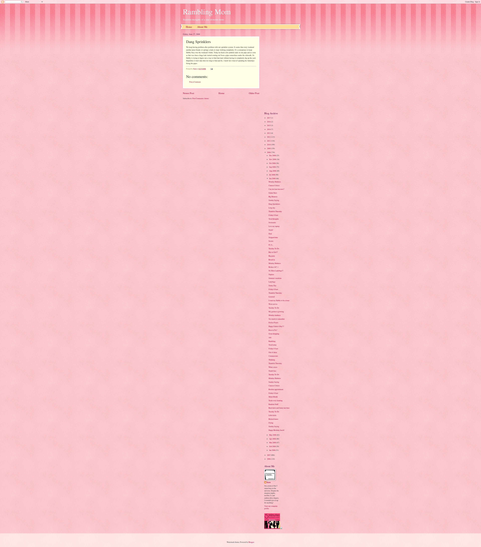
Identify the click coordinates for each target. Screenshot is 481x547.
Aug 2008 (272, 171)
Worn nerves (273, 304)
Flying (271, 423)
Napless (271, 274)
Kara (269, 482)
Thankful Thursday (275, 211)
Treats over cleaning (275, 400)
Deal (270, 233)
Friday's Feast (273, 215)
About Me (202, 27)
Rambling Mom (207, 12)
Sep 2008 (272, 167)
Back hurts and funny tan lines (279, 408)
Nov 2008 (272, 159)
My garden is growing (276, 311)
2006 (269, 459)
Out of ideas (273, 352)
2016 (269, 121)
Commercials (273, 356)
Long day (272, 208)
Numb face (272, 371)
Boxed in (272, 259)
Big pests (272, 256)
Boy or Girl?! (273, 252)
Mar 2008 (272, 442)
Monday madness (275, 315)
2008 (269, 152)
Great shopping (274, 333)
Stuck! (271, 230)
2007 (269, 455)
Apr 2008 (272, 439)
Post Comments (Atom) (200, 98)
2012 (269, 137)
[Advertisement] (281, 70)
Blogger (251, 542)
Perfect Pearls (273, 322)
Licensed (272, 296)
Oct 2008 (272, 163)
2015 (269, 125)
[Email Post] (211, 69)
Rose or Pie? (273, 330)
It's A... (271, 245)
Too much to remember (277, 319)
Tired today (273, 345)
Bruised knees (273, 419)
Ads (270, 337)
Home (189, 27)
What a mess (273, 367)
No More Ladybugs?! (276, 270)
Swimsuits (272, 222)
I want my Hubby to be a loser (279, 300)
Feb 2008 (272, 446)
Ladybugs (272, 282)
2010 (269, 144)
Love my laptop (274, 226)
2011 (269, 141)
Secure (271, 241)
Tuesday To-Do (274, 248)
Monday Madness (275, 181)
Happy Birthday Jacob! (277, 430)
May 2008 (273, 435)
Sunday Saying (274, 200)
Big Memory (273, 196)
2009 (269, 148)
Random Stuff (273, 404)
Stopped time (273, 237)
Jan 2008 (272, 450)
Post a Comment (195, 82)
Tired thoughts (274, 219)
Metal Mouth (273, 397)
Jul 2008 (272, 174)
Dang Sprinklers (274, 204)
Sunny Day (272, 285)
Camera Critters (274, 185)
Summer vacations (275, 278)
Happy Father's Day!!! (276, 326)
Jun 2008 (272, 178)
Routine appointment (276, 389)
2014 (269, 129)
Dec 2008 (272, 155)
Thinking (272, 359)
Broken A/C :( (273, 267)
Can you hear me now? (276, 189)
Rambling (272, 341)
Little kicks (272, 415)
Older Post (254, 93)
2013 (269, 133)
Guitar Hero (273, 193)
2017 (269, 118)
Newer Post (188, 93)
